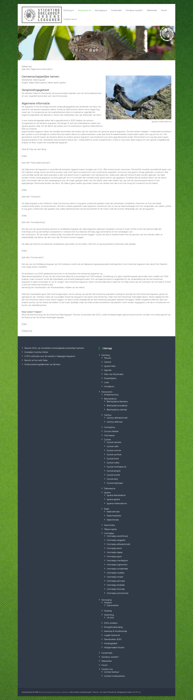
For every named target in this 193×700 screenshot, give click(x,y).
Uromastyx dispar (114, 552)
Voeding (108, 611)
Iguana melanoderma (117, 503)
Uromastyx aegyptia (116, 540)
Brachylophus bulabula (117, 405)
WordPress (136, 692)
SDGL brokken (111, 623)
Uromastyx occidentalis (117, 569)
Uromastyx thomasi (116, 589)
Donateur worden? (134, 10)
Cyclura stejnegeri (115, 483)
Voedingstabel (110, 643)
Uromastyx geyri (114, 556)
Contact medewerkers (114, 676)
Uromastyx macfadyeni (117, 560)
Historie (107, 362)
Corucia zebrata (111, 431)
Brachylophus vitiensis (117, 409)
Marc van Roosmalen (114, 374)
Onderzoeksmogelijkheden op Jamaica (42, 364)
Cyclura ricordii (113, 475)
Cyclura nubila (113, 462)
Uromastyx (109, 533)
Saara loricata (113, 520)
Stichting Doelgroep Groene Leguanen (54, 692)
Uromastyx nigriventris (117, 564)
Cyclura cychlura (114, 454)
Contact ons (69, 19)
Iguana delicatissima (116, 495)
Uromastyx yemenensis (117, 593)
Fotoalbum (109, 386)
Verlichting (109, 615)
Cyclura (107, 439)
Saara (106, 509)
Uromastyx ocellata (115, 573)
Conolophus (109, 427)
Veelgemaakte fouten (114, 647)
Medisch (108, 602)
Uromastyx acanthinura (117, 536)
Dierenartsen (113, 605)
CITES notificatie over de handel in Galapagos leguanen (49, 356)
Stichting (67, 10)
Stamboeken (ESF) (112, 639)
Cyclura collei (112, 446)
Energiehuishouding (113, 627)
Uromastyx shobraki (116, 585)
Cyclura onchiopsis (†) (116, 467)
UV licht (110, 617)
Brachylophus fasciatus (117, 401)
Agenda (107, 370)
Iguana (107, 492)
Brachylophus (110, 399)
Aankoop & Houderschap (115, 631)
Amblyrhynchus (111, 394)
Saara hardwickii (114, 516)
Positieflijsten (110, 378)
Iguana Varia (109, 366)
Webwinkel (152, 10)
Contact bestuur (111, 672)
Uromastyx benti (114, 548)
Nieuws (107, 358)
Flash (101, 692)
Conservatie (116, 10)
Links (106, 382)
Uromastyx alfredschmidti (118, 544)
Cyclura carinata (114, 442)
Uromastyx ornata (115, 577)
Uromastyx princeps (116, 581)
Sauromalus (109, 525)
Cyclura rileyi (112, 479)
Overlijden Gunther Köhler (36, 352)
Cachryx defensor (115, 422)
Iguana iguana (113, 499)
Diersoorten (83, 10)
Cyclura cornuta (114, 450)
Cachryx (107, 415)
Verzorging (100, 10)
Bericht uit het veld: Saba (35, 360)
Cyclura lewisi (113, 458)
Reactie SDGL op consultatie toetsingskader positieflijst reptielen (54, 348)
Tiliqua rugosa (110, 529)
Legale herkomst (112, 635)
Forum (164, 10)
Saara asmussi (113, 511)
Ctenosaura (109, 435)
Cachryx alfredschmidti (117, 418)
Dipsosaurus (109, 488)
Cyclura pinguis (113, 471)
